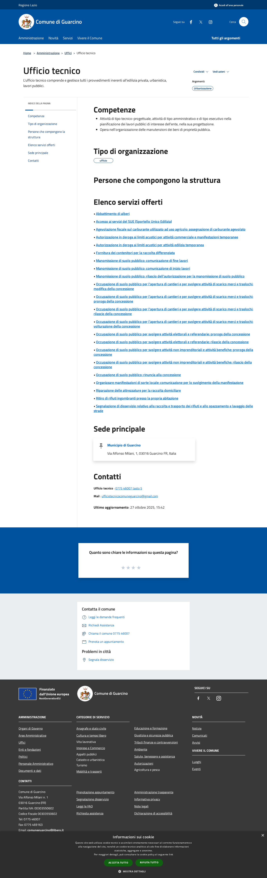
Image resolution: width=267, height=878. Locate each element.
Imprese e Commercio (90, 748)
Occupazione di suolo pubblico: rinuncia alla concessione (138, 374)
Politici (23, 756)
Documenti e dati (30, 770)
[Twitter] (199, 21)
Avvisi (196, 742)
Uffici (68, 53)
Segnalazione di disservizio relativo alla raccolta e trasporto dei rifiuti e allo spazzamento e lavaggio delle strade (173, 408)
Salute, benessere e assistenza (154, 756)
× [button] (262, 835)
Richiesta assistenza (89, 813)
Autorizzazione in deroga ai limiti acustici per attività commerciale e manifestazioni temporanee (167, 237)
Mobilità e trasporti (89, 771)
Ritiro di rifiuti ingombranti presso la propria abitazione (137, 398)
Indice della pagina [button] (39, 103)
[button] (133, 871)
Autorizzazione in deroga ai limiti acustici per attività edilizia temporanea (150, 245)
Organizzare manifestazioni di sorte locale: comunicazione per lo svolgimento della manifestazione (169, 382)
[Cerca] (243, 21)
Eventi (196, 769)
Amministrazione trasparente (153, 792)
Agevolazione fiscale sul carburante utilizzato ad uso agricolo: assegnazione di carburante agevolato (170, 229)
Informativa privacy (147, 799)
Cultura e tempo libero (91, 735)
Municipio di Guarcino (124, 445)
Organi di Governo (31, 728)
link (171, 854)
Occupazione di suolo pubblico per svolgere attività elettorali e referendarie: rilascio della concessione (172, 342)
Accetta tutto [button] (118, 862)
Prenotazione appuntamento (95, 792)
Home (27, 53)
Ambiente (140, 749)
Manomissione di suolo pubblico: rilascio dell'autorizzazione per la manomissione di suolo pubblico (170, 276)
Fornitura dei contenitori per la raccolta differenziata (135, 252)
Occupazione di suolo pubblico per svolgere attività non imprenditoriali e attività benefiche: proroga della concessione (173, 352)
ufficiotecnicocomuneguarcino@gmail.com (130, 496)
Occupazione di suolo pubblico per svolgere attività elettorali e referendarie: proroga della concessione (173, 334)
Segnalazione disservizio (92, 799)
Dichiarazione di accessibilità (153, 813)
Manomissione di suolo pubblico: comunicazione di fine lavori (142, 260)
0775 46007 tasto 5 (128, 488)
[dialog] (133, 854)
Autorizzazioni (143, 763)
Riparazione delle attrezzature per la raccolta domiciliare (138, 390)
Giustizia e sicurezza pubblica (153, 735)
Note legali (141, 806)
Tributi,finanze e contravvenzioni (156, 742)
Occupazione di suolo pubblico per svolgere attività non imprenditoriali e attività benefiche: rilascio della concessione (173, 365)
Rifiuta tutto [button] (149, 862)
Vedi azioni (219, 71)
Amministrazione (48, 53)
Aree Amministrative (32, 735)
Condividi (199, 71)
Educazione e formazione (150, 728)
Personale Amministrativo (36, 763)
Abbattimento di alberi (113, 213)
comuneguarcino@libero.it (45, 830)
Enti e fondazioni (30, 749)
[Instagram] (209, 21)
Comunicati (199, 735)
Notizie (197, 728)
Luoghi (196, 761)
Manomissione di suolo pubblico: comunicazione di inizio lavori (143, 268)
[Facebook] (189, 21)
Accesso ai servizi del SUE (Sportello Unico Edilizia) (134, 221)
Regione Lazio (28, 5)
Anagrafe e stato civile (91, 728)
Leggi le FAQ (84, 806)
